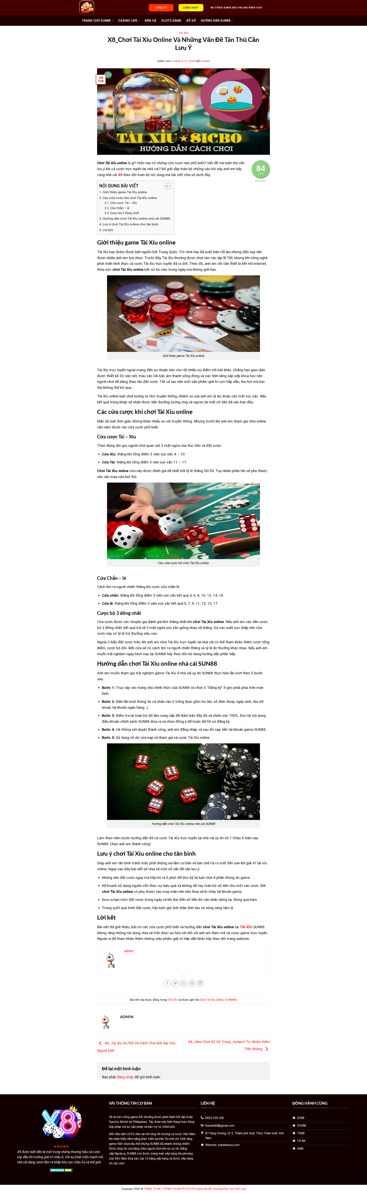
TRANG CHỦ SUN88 (96, 20)
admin (205, 61)
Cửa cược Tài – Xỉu (123, 203)
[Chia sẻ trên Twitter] (175, 983)
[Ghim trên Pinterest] (192, 983)
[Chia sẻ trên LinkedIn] (200, 983)
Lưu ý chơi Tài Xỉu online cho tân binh (130, 224)
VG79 (190, 1189)
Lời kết (108, 230)
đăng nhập (125, 1077)
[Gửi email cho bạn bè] (184, 983)
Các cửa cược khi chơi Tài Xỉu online (130, 198)
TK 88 (156, 1189)
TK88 (147, 1189)
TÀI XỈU (183, 32)
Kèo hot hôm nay (235, 1189)
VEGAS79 (179, 1189)
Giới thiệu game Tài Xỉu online (125, 192)
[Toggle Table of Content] (166, 186)
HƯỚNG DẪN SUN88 (215, 20)
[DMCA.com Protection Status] (61, 1170)
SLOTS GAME (171, 20)
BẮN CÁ (150, 20)
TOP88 (166, 1189)
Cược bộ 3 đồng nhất (124, 213)
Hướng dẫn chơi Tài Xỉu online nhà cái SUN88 (136, 218)
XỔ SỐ (191, 20)
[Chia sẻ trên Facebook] (167, 983)
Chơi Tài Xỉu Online (212, 1000)
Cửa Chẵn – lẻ (119, 208)
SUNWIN (230, 1000)
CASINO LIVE (127, 20)
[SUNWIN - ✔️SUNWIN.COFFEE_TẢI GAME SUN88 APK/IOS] (97, 7)
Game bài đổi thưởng (209, 1189)
